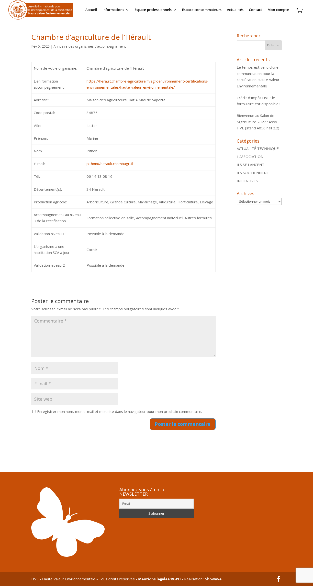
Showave (213, 578)
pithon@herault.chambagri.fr (110, 163)
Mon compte (278, 10)
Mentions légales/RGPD (159, 578)
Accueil (91, 10)
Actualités (235, 10)
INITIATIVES (247, 180)
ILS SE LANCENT (250, 164)
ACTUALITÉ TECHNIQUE (258, 148)
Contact (255, 10)
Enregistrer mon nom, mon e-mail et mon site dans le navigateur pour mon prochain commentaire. (119, 411)
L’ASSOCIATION (250, 156)
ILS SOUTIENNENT (253, 172)
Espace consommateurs (202, 10)
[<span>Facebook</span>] (279, 579)
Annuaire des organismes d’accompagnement (90, 46)
